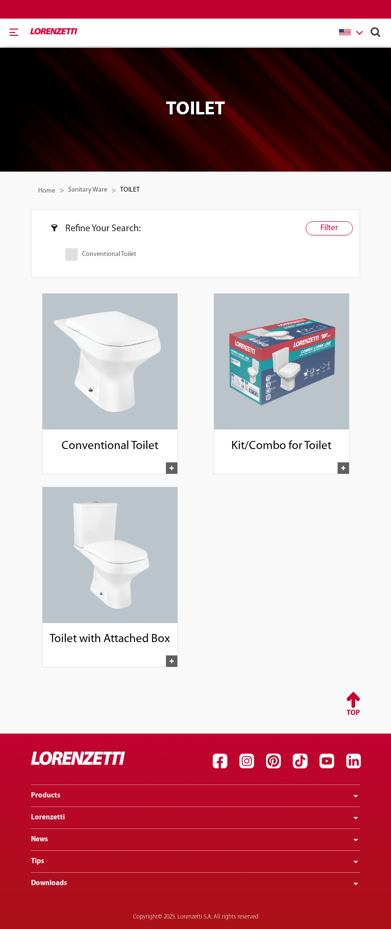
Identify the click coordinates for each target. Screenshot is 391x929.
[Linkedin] (353, 760)
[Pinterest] (273, 760)
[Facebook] (219, 760)
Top (353, 713)
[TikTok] (299, 760)
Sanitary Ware (87, 190)
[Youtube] (326, 760)
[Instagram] (246, 760)
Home (46, 190)
